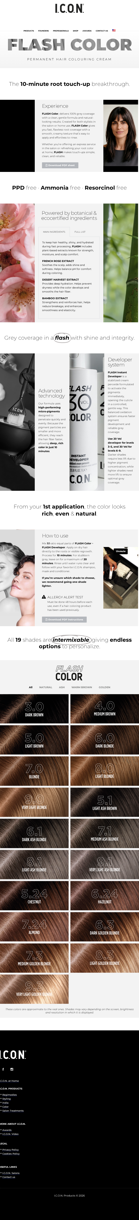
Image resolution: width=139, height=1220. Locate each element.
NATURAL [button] (45, 687)
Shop (75, 31)
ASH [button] (62, 687)
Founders (43, 31)
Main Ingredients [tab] (54, 231)
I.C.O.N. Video (10, 1134)
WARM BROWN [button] (81, 687)
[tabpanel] (69, 278)
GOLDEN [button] (104, 687)
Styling (6, 1098)
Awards (87, 31)
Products (29, 31)
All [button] (30, 687)
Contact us (102, 31)
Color (5, 1106)
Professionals (61, 31)
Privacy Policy (10, 1149)
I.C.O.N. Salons (11, 1173)
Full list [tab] (80, 231)
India (5, 1102)
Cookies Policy (11, 1153)
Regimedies (9, 1094)
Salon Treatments (13, 1110)
